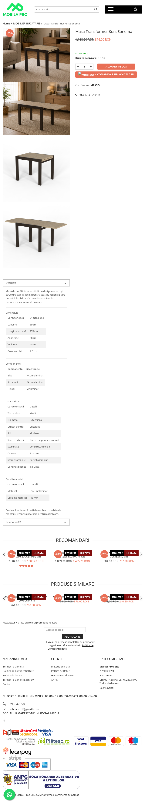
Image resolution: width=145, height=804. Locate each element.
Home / (8, 23)
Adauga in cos (116, 66)
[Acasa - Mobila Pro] (16, 9)
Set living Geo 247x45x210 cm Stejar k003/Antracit (72, 554)
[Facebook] (4, 721)
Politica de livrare (12, 675)
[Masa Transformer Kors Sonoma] (36, 55)
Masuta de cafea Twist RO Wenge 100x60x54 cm (26, 598)
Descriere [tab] (11, 282)
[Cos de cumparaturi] (135, 9)
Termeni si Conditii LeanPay (18, 679)
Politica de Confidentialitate (18, 671)
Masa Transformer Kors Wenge (72, 597)
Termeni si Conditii (13, 666)
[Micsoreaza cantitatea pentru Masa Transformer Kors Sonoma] (78, 67)
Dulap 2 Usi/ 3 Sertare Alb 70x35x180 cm (119, 554)
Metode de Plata (60, 666)
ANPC (54, 679)
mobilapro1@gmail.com (23, 709)
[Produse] (111, 10)
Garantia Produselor (62, 675)
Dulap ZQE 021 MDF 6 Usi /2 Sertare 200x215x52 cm (26, 554)
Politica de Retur (60, 671)
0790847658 (16, 704)
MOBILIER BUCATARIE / (28, 23)
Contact (7, 684)
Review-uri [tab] (13, 522)
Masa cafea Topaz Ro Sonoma (119, 597)
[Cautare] (96, 9)
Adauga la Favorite (89, 94)
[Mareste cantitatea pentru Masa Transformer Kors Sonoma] (90, 67)
